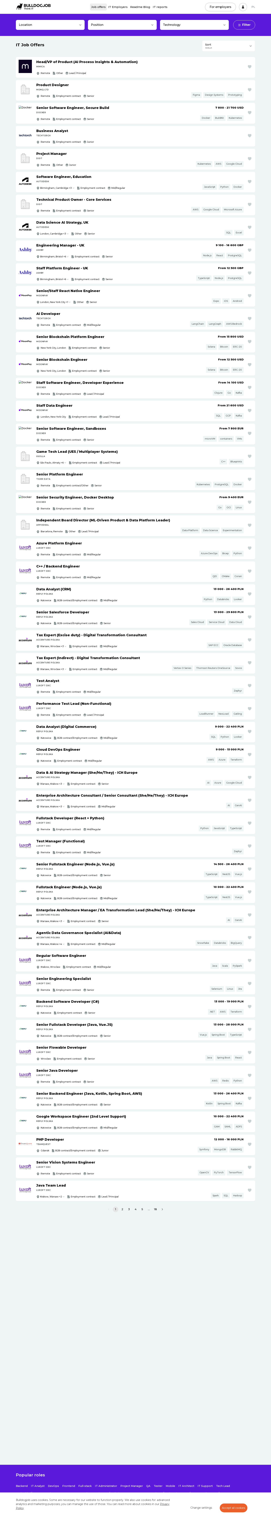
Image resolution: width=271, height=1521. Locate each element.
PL (253, 6)
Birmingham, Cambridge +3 (56, 188)
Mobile (170, 1486)
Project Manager (131, 1486)
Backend (22, 1486)
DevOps (53, 1486)
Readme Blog (140, 7)
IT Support (205, 1486)
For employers (220, 7)
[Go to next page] (162, 1209)
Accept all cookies (233, 1508)
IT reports (160, 7)
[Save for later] (249, 66)
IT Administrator (106, 1486)
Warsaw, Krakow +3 (51, 783)
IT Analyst (38, 1486)
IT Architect (186, 1486)
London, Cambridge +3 (53, 233)
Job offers (98, 7)
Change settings (201, 1507)
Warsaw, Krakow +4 (51, 944)
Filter (246, 25)
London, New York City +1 (54, 302)
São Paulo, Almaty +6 (52, 462)
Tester (158, 1486)
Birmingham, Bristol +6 (53, 256)
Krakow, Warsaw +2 (51, 1196)
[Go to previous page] (108, 1209)
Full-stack (85, 1486)
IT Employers (118, 7)
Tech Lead (223, 1486)
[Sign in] (243, 7)
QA (148, 1486)
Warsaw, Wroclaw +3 (52, 646)
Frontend (68, 1486)
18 (155, 1209)
